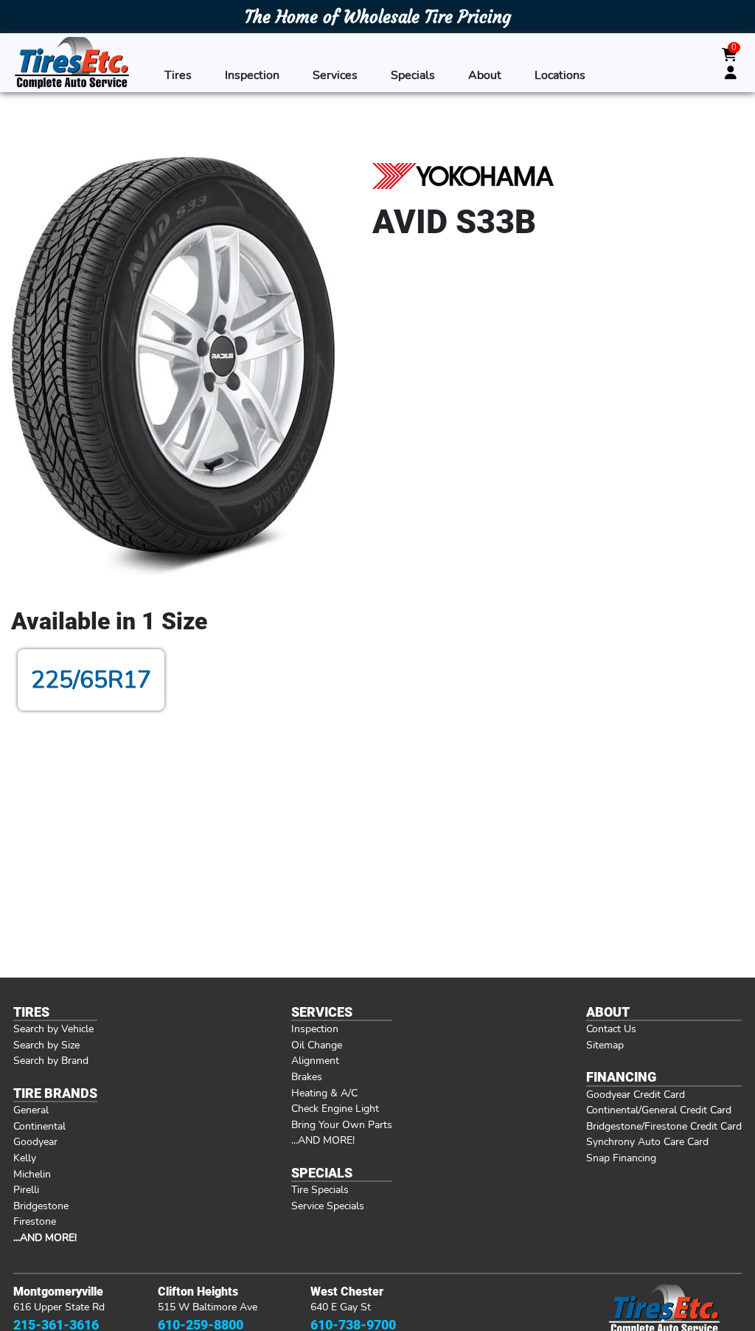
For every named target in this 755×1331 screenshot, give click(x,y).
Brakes (306, 1076)
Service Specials (327, 1205)
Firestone (34, 1221)
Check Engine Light (335, 1108)
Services (335, 74)
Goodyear (35, 1141)
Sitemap (605, 1044)
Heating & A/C (324, 1092)
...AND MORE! (323, 1140)
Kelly (24, 1157)
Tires (178, 74)
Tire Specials (320, 1189)
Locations (560, 74)
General (31, 1109)
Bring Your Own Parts (341, 1124)
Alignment (315, 1060)
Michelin (32, 1173)
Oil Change (316, 1044)
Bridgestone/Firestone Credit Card (664, 1126)
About (484, 74)
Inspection (252, 74)
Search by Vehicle (53, 1028)
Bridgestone (41, 1205)
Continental (39, 1126)
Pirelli (26, 1189)
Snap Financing (621, 1157)
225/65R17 (91, 680)
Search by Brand (50, 1060)
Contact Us (611, 1028)
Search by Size (46, 1044)
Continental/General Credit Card (658, 1109)
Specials (413, 74)
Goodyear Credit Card (635, 1094)
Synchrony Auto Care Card (647, 1141)
